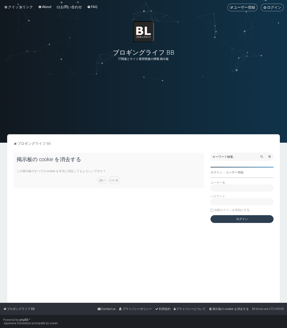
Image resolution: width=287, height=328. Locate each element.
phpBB (24, 319)
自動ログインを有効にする (232, 210)
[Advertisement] (143, 113)
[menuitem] (45, 7)
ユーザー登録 (235, 172)
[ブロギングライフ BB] (143, 31)
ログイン (216, 172)
